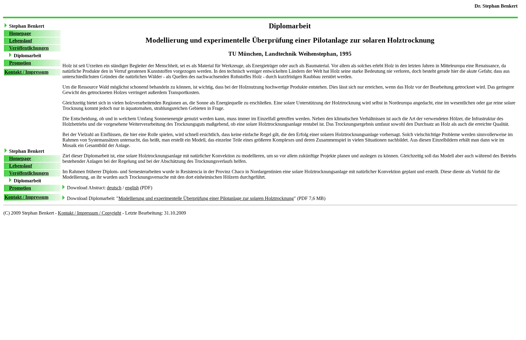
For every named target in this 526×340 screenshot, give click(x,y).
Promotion (20, 62)
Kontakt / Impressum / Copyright (89, 213)
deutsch (114, 187)
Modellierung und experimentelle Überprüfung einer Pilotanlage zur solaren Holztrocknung (206, 198)
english (132, 187)
